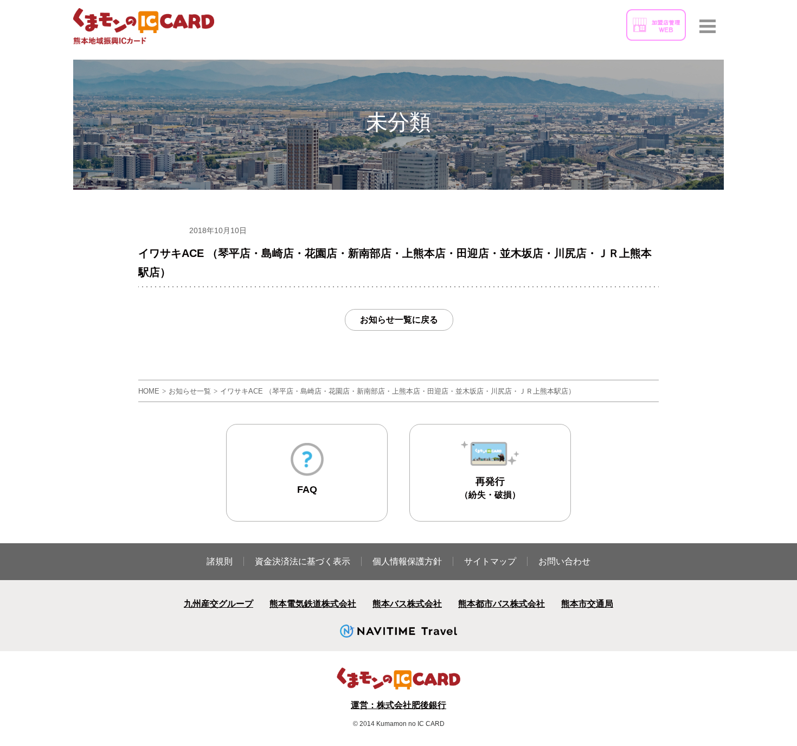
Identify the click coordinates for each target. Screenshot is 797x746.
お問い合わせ (564, 561)
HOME (148, 391)
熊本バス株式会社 (407, 603)
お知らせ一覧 (190, 391)
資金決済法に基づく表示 (302, 561)
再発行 (490, 487)
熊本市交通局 (587, 603)
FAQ (307, 489)
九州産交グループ (218, 603)
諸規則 (220, 561)
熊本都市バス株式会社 (501, 603)
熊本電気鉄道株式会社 (312, 603)
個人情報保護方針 (407, 561)
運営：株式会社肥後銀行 (398, 705)
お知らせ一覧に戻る (399, 319)
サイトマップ (490, 561)
